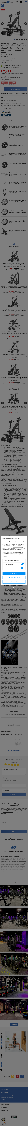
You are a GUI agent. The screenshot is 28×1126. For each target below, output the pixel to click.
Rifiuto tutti (14, 581)
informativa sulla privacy (18, 547)
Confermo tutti (14, 573)
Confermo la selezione (14, 577)
